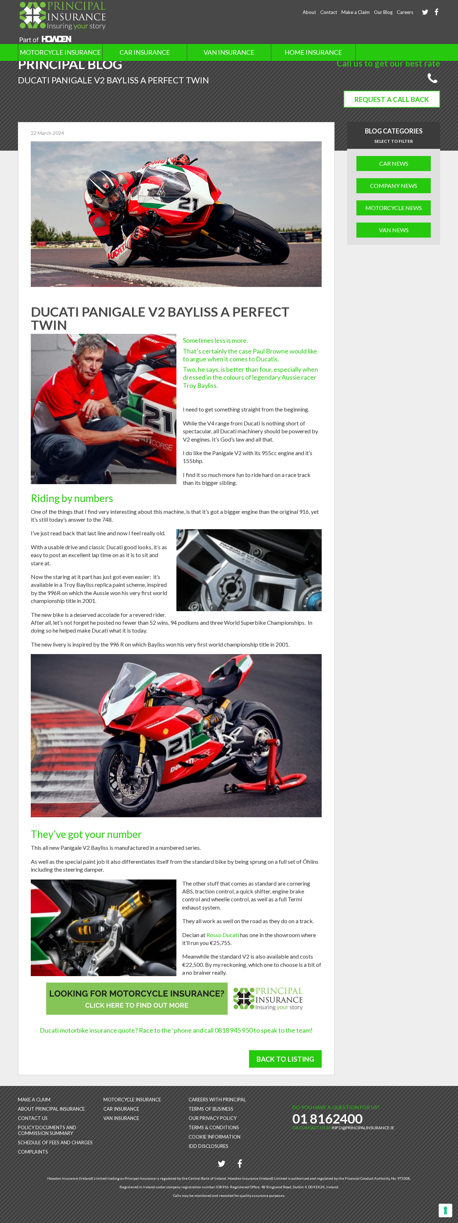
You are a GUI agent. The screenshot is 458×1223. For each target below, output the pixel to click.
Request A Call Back (392, 99)
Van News (394, 229)
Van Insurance (229, 52)
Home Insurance (313, 52)
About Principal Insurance (51, 1109)
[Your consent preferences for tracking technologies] (445, 1210)
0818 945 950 (234, 1030)
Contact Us (33, 1118)
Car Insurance (145, 52)
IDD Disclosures (208, 1146)
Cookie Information (214, 1137)
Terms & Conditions (214, 1127)
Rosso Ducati (222, 934)
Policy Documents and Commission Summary (47, 1130)
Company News (393, 185)
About (309, 12)
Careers (405, 12)
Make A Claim (34, 1099)
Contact (328, 12)
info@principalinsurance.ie (363, 1127)
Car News (393, 163)
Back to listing (285, 1059)
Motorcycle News (393, 207)
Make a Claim (355, 12)
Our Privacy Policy (213, 1118)
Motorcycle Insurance (60, 52)
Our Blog (383, 12)
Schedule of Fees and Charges (55, 1142)
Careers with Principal (217, 1099)
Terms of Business (211, 1109)
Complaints (33, 1152)
